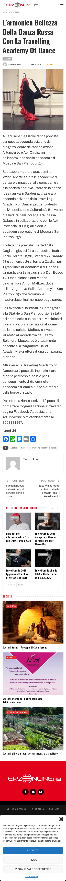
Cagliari (14, 448)
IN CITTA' (11, 606)
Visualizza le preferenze (33, 869)
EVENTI (7, 59)
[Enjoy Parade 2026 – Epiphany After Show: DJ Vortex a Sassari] (18, 558)
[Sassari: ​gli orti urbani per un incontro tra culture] (33, 728)
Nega (33, 859)
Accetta (33, 850)
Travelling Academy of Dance (44, 448)
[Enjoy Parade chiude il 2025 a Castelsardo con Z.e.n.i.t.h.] (47, 558)
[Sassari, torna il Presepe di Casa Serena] (33, 622)
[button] (61, 819)
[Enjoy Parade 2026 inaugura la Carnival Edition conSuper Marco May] (47, 521)
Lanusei (24, 448)
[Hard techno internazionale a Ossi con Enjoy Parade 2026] (18, 521)
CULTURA (54, 808)
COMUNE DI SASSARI (17, 712)
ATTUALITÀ (38, 808)
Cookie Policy (31, 876)
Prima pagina (19, 808)
